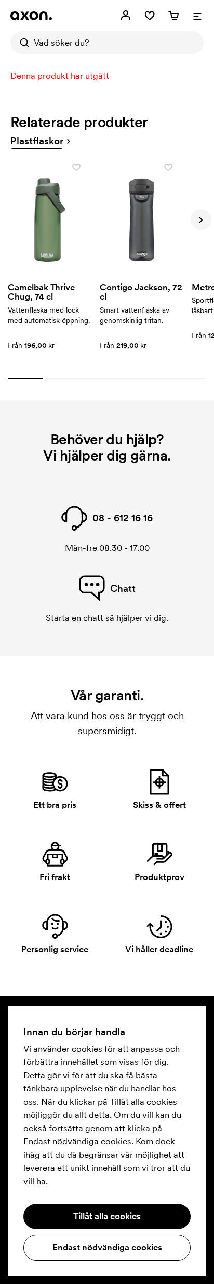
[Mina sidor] (125, 15)
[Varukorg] (173, 15)
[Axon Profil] (31, 15)
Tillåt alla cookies (107, 1216)
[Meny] (197, 15)
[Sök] (21, 42)
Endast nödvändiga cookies (107, 1247)
